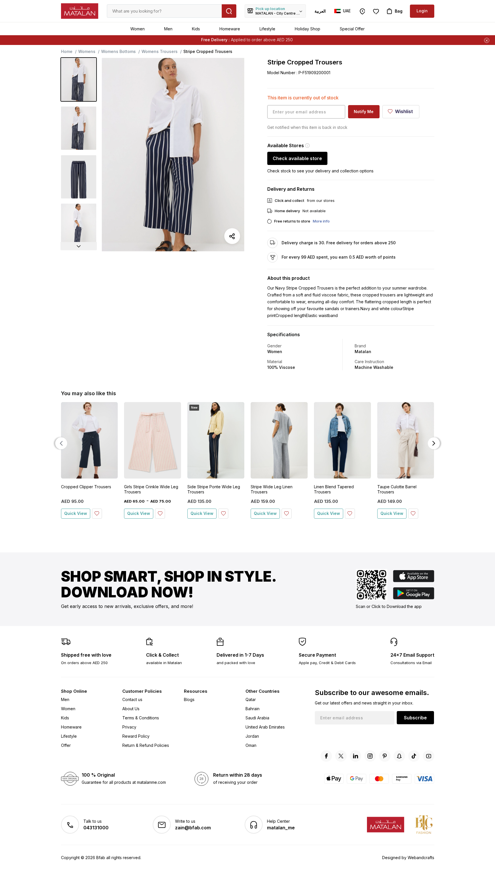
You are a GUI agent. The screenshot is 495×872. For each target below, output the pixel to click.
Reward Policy (136, 736)
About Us (131, 708)
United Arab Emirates (265, 727)
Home (66, 51)
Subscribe (415, 718)
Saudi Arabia (257, 717)
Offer (66, 745)
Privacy (129, 727)
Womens (86, 51)
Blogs (189, 699)
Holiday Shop (307, 28)
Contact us (132, 699)
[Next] (78, 246)
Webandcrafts (421, 857)
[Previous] (61, 443)
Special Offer (352, 28)
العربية (320, 11)
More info (321, 221)
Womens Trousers (160, 51)
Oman (250, 745)
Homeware (229, 28)
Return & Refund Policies (145, 745)
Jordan (252, 736)
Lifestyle (267, 28)
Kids (196, 28)
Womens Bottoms (118, 51)
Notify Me (364, 111)
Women (137, 28)
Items (274, 39)
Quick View (75, 513)
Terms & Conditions (140, 717)
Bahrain (252, 708)
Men (168, 28)
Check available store (297, 158)
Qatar (250, 699)
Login (422, 10)
